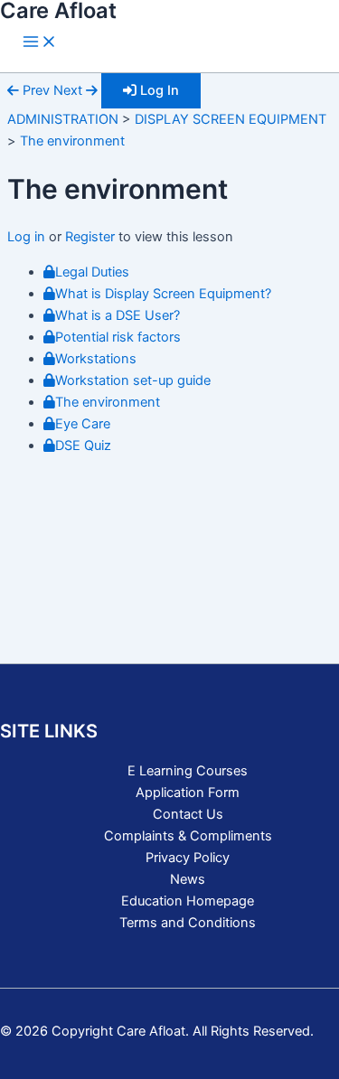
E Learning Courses (187, 771)
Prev (34, 90)
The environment (72, 141)
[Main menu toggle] (40, 43)
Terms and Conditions (187, 923)
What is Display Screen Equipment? (163, 294)
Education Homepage (187, 901)
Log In (158, 90)
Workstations (96, 359)
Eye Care (84, 424)
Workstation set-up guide (133, 380)
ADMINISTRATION (62, 119)
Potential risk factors (118, 337)
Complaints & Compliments (188, 836)
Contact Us (188, 814)
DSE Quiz (83, 445)
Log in (28, 237)
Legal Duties (92, 272)
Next (69, 90)
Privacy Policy (188, 857)
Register (90, 237)
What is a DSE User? (117, 315)
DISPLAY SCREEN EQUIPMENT (230, 119)
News (187, 879)
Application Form (188, 792)
